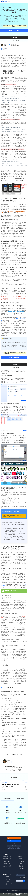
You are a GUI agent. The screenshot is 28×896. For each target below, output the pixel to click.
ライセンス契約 (15, 892)
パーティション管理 (21, 859)
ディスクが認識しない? (7, 859)
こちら (21, 848)
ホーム (2, 7)
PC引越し (21, 863)
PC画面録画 (21, 866)
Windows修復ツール (7, 858)
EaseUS (5, 1)
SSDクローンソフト (7, 866)
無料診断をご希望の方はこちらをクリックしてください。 (13, 516)
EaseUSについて (7, 874)
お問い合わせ (19, 892)
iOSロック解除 (21, 868)
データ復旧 (8, 7)
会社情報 (7, 876)
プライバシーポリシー (9, 892)
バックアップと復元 (21, 861)
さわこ (5, 45)
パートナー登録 (7, 878)
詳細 (13, 894)
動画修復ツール (7, 863)
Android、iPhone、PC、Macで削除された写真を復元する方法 (11, 785)
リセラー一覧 (7, 879)
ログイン (18, 847)
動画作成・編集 (21, 865)
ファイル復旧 (20, 858)
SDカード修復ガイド (7, 856)
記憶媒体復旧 (20, 856)
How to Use (21, 854)
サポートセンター (7, 881)
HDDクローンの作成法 (7, 865)
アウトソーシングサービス (7, 883)
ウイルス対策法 (7, 861)
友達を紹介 (7, 884)
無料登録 (14, 845)
